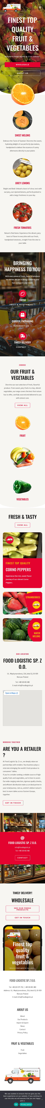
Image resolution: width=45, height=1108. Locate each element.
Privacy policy (26, 1104)
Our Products (23, 1019)
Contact (22, 1029)
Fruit (22, 435)
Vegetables (22, 499)
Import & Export (22, 1023)
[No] (42, 1099)
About (22, 1016)
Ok (16, 1104)
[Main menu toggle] (40, 7)
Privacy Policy (22, 1032)
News (22, 1026)
